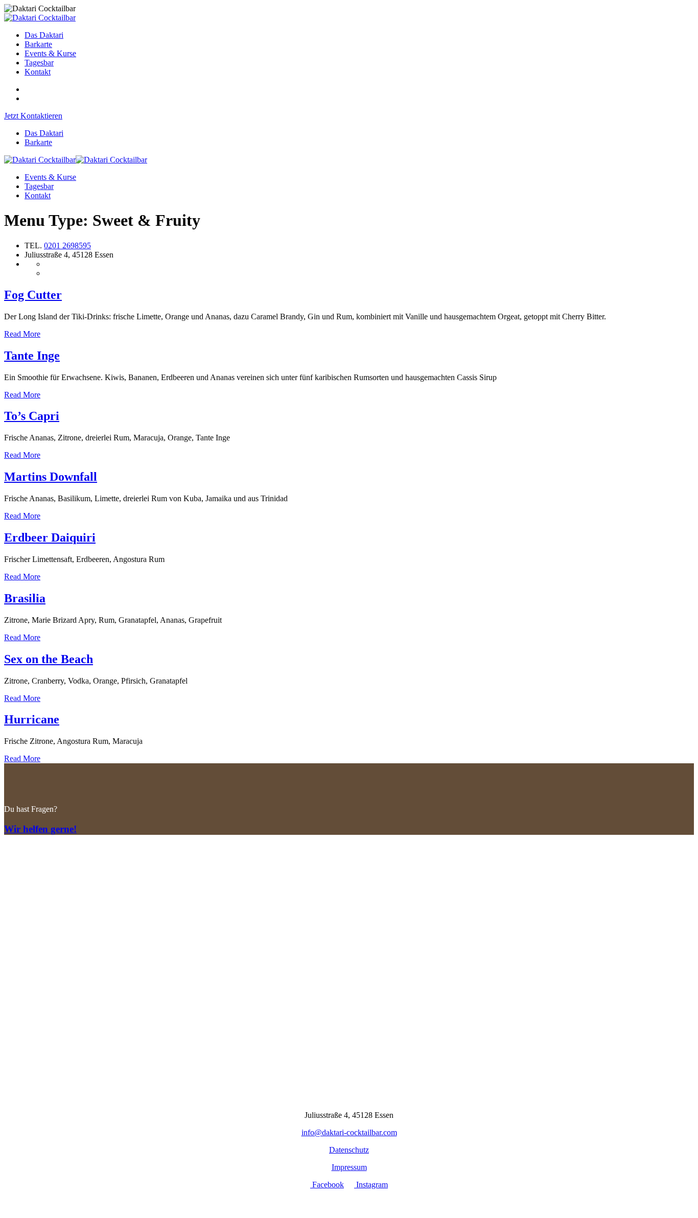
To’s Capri (31, 416)
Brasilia (24, 598)
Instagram (371, 1184)
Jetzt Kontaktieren (33, 115)
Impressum (349, 1167)
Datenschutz (349, 1149)
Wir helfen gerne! (40, 829)
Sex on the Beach (48, 659)
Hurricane (31, 719)
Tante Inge (32, 355)
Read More (22, 334)
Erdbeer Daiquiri (50, 537)
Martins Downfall (50, 476)
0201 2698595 (67, 245)
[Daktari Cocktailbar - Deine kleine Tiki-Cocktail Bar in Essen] (40, 17)
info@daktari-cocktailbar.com (349, 1132)
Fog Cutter (33, 294)
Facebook (327, 1184)
